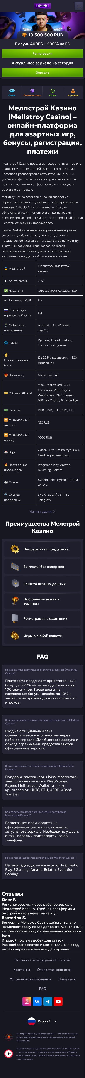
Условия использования (30, 979)
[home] (42, 6)
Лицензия (66, 979)
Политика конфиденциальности (42, 960)
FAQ (42, 988)
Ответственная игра (54, 969)
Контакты (21, 969)
